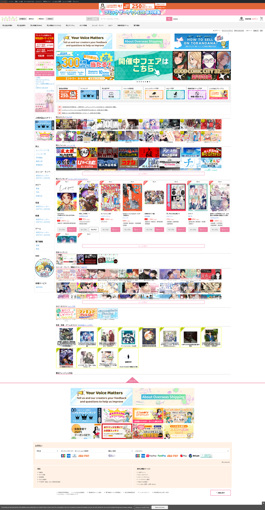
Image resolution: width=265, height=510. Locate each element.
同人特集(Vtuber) (36, 25)
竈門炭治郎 (160, 221)
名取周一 (191, 223)
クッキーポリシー (144, 492)
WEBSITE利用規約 (63, 492)
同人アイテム (70, 25)
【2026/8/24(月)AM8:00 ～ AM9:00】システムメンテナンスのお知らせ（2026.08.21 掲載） (89, 107)
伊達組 (125, 225)
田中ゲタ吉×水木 (239, 30)
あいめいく (60, 218)
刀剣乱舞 (125, 223)
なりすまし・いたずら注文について (68, 494)
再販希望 (94, 229)
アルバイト (76, 1)
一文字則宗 (219, 223)
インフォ (10, 1)
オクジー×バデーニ (227, 30)
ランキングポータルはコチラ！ (78, 179)
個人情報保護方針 (130, 492)
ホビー (110, 25)
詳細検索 (175, 19)
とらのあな (4, 1)
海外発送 (39, 287)
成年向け (31, 19)
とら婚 (21, 1)
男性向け (41, 19)
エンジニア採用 (67, 1)
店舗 (16, 1)
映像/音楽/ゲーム (123, 25)
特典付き (39, 196)
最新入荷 (39, 161)
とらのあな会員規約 (78, 492)
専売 (37, 249)
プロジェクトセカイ (85, 221)
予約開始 (39, 157)
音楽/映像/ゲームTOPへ (85, 325)
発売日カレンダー (43, 176)
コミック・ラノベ (97, 25)
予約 (37, 192)
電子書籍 (136, 25)
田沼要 (203, 221)
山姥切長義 (175, 221)
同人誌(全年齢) (7, 25)
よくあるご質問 (56, 1)
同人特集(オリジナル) (54, 25)
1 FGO (38, 77)
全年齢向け (22, 19)
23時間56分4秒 (83, 216)
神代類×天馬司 (83, 223)
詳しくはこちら (226, 462)
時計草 (190, 216)
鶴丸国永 (131, 223)
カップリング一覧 (42, 150)
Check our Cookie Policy (142, 507)
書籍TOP (84, 267)
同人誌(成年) (21, 25)
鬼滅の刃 (255, 30)
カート (73, 229)
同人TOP (69, 117)
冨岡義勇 (147, 223)
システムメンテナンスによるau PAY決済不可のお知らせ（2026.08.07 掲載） (85, 110)
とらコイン (39, 1)
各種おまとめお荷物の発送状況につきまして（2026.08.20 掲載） (81, 113)
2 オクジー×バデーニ (42, 80)
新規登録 (248, 19)
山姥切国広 (170, 223)
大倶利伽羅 (138, 223)
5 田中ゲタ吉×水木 (42, 88)
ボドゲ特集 (83, 25)
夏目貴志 (198, 221)
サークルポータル (29, 1)
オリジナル (104, 221)
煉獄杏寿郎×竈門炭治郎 (69, 223)
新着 (37, 188)
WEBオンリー (47, 1)
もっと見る (50, 91)
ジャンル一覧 (41, 154)
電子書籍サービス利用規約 (113, 492)
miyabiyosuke (214, 218)
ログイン (255, 19)
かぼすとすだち (105, 216)
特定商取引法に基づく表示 (161, 492)
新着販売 (39, 165)
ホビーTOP (71, 306)
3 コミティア (40, 81)
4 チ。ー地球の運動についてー (45, 85)
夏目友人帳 (192, 221)
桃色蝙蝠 (147, 216)
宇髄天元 (153, 221)
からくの (125, 218)
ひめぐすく (169, 216)
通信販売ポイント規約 (95, 492)
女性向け (50, 19)
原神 (261, 30)
